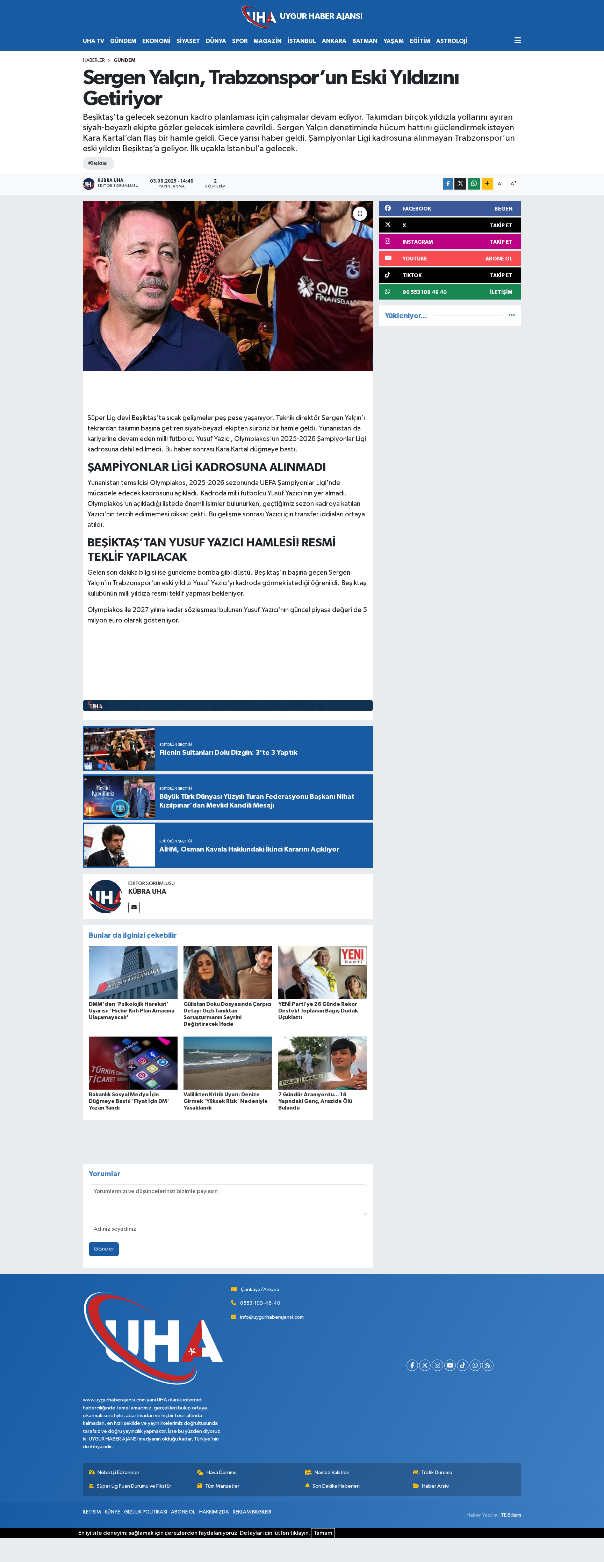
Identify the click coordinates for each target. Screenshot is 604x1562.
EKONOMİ (156, 41)
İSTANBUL (302, 41)
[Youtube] (450, 1365)
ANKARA (334, 41)
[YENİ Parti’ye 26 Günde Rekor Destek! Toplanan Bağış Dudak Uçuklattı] (322, 972)
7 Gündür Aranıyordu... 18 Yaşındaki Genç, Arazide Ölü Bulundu (315, 1101)
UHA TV (93, 41)
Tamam (323, 1533)
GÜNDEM (123, 41)
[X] (425, 1365)
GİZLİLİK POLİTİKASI (145, 1512)
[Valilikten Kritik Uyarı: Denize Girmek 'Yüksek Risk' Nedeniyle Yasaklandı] (228, 1063)
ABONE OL (183, 1512)
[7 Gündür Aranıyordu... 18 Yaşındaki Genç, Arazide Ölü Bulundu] (322, 1063)
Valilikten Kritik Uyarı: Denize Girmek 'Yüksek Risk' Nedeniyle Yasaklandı (226, 1101)
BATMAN (365, 41)
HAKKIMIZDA (214, 1512)
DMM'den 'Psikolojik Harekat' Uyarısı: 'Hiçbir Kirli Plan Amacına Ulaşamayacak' (131, 1010)
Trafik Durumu (436, 1472)
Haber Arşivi (436, 1486)
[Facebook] (412, 1365)
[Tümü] (512, 316)
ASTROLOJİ (451, 41)
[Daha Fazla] (487, 184)
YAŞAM (393, 41)
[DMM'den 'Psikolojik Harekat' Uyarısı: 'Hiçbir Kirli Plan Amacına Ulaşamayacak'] (133, 972)
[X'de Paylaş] (460, 184)
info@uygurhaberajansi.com (272, 1317)
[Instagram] (437, 1365)
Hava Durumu (222, 1472)
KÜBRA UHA (147, 891)
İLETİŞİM (92, 1512)
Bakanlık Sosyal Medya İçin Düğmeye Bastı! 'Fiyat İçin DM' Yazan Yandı (129, 1101)
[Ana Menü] (518, 41)
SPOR (239, 41)
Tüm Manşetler (222, 1486)
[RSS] (488, 1365)
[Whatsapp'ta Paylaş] (474, 184)
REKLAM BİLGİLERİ (252, 1512)
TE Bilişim (511, 1515)
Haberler (94, 60)
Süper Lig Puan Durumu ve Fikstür (134, 1486)
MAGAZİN (267, 41)
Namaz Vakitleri (332, 1472)
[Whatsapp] (475, 1365)
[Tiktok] (462, 1365)
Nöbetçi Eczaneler (118, 1472)
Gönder (104, 1249)
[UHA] (302, 17)
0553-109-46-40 (260, 1303)
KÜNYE (112, 1512)
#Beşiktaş (97, 163)
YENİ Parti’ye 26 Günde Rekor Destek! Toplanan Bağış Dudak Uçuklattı (318, 1010)
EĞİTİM (420, 41)
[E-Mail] (134, 907)
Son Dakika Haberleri (336, 1486)
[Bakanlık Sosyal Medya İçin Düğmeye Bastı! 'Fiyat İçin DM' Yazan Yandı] (133, 1063)
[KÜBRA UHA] (105, 896)
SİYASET (188, 41)
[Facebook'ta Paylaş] (448, 184)
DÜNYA (216, 41)
